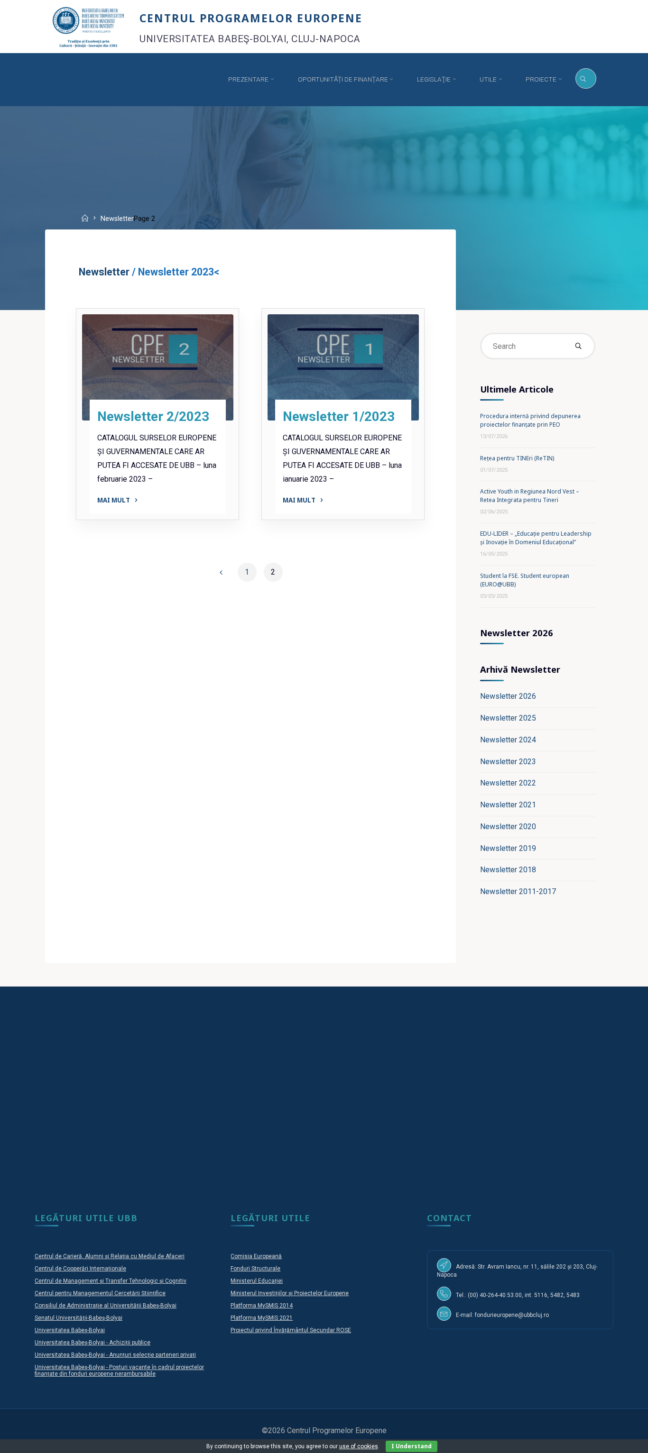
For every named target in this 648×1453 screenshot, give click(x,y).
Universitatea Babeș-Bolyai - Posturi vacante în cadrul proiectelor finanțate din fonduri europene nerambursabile (119, 1370)
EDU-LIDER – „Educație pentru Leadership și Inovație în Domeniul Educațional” (536, 538)
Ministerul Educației (257, 1281)
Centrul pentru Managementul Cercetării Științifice (100, 1293)
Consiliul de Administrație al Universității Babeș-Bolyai (105, 1305)
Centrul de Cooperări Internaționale (80, 1268)
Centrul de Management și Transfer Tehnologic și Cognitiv (110, 1281)
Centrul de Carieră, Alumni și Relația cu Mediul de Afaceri (110, 1256)
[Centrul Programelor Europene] (88, 26)
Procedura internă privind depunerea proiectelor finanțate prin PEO (530, 420)
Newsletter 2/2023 (153, 416)
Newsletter (105, 272)
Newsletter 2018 (508, 869)
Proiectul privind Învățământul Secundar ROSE (291, 1330)
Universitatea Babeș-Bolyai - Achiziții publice (92, 1342)
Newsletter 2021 (508, 804)
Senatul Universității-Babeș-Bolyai (78, 1318)
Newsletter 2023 (508, 761)
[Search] (585, 79)
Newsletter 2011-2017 (518, 891)
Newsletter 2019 (508, 848)
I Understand (411, 1446)
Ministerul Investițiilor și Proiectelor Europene (290, 1293)
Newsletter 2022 (508, 782)
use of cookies (358, 1446)
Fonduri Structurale (255, 1268)
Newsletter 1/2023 (339, 416)
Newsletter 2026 (508, 696)
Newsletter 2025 (508, 717)
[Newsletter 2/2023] (157, 367)
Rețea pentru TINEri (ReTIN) (517, 458)
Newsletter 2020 (508, 826)
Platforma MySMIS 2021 (262, 1318)
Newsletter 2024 (508, 739)
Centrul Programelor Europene (250, 17)
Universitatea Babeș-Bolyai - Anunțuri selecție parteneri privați (115, 1355)
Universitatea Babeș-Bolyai (70, 1330)
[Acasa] (197, 79)
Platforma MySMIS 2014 (262, 1305)
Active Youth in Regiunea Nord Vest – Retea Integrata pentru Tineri (529, 495)
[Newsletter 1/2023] (343, 367)
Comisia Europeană (256, 1256)
